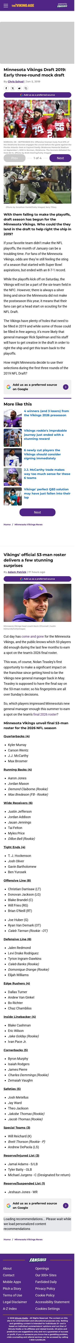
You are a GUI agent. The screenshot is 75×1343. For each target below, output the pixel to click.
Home (7, 524)
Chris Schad (16, 81)
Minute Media (21, 1318)
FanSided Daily (46, 1282)
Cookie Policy (45, 1295)
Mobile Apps (12, 1282)
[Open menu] (6, 5)
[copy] (25, 88)
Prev (14, 158)
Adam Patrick (17, 572)
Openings (42, 1268)
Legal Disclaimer (15, 1302)
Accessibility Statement (52, 1302)
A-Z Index (10, 1309)
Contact (8, 1275)
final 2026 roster (45, 714)
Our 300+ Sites (45, 1275)
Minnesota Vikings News (28, 524)
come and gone (32, 636)
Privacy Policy (45, 1288)
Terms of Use (12, 1295)
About (7, 1268)
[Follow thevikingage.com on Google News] (65, 387)
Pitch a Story (12, 1288)
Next (60, 158)
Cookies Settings (47, 1309)
